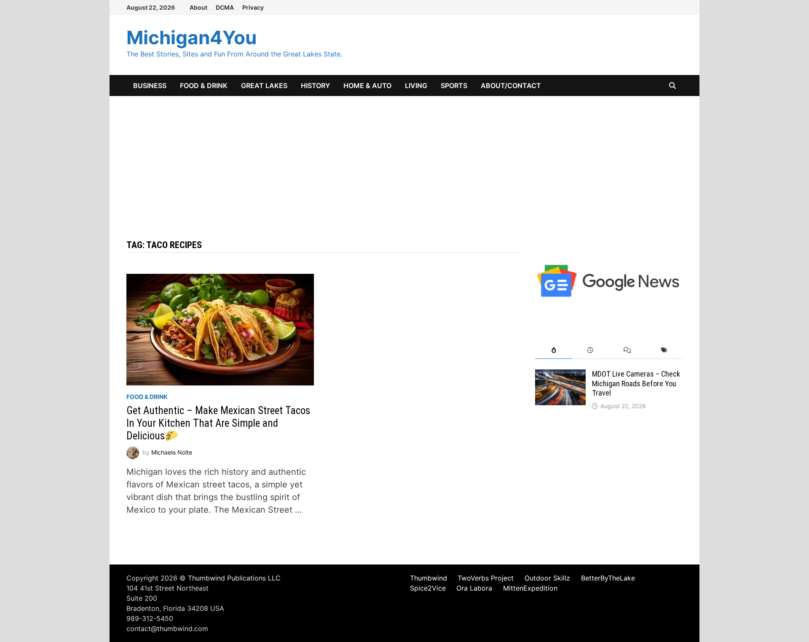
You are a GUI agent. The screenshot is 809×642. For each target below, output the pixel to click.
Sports (454, 85)
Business (149, 85)
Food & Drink (204, 85)
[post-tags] (664, 350)
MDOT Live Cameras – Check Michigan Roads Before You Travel (636, 383)
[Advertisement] (404, 159)
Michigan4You (191, 37)
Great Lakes (264, 85)
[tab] (553, 350)
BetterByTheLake (608, 578)
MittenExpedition (530, 588)
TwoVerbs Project (486, 578)
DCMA (225, 7)
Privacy (253, 7)
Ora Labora (474, 588)
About (198, 7)
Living (416, 85)
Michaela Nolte (171, 452)
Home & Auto (367, 85)
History (315, 85)
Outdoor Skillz (547, 578)
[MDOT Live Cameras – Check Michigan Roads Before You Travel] (560, 376)
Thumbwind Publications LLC (234, 578)
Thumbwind (428, 578)
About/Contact (511, 85)
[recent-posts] (590, 350)
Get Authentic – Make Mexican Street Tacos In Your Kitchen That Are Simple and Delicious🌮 (218, 423)
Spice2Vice (428, 588)
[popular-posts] (553, 350)
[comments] (627, 350)
